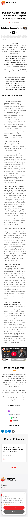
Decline (14, 512)
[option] (14, 453)
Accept (14, 507)
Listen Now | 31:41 (12, 459)
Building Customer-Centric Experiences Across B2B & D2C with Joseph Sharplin (13, 449)
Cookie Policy (6, 504)
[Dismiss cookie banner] (24, 494)
